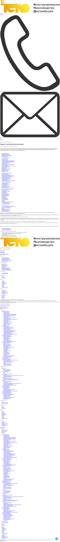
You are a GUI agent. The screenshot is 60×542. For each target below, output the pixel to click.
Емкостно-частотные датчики (8, 321)
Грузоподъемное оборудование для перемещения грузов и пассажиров (13, 375)
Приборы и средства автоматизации (7, 342)
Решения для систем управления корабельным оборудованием (12, 383)
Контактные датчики (5, 260)
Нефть (4, 372)
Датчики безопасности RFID (8, 340)
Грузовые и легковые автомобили (8, 384)
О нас (3, 280)
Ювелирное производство (7, 396)
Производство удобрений (7, 392)
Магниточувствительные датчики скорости (10, 314)
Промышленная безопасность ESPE (7, 229)
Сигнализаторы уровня (7, 353)
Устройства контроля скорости (8, 334)
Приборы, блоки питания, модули (8, 327)
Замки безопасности (6, 337)
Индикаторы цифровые (7, 345)
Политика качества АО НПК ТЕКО (5, 305)
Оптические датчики (6, 313)
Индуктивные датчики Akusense (6, 228)
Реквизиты (3, 282)
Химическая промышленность (6, 269)
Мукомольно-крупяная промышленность (9, 389)
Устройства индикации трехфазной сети (9, 355)
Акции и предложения (5, 273)
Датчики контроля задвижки (8, 329)
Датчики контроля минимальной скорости (9, 330)
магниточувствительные (19, 213)
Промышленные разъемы (7, 360)
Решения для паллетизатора (7, 378)
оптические (13, 213)
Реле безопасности (6, 339)
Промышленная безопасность (6, 335)
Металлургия (4, 264)
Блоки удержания (6, 346)
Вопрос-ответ (4, 292)
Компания (1, 409)
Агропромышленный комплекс (6, 385)
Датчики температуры (7, 318)
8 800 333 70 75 (2, 250)
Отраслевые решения (3, 366)
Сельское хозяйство (6, 386)
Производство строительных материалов (9, 379)
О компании (3, 295)
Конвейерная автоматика (5, 258)
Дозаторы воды (6, 349)
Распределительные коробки (8, 365)
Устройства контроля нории (7, 356)
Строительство (4, 266)
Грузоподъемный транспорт (7, 381)
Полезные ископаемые (5, 371)
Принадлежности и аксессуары (6, 261)
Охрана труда (4, 283)
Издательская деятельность (7, 395)
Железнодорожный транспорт (8, 382)
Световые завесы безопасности (8, 336)
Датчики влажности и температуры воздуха (10, 317)
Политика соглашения (5, 287)
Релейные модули (6, 351)
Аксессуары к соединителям (8, 362)
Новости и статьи (2, 404)
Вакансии (3, 286)
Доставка (3, 284)
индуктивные (6, 213)
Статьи (3, 407)
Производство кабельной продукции (9, 394)
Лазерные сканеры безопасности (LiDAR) (9, 341)
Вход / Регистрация (3, 308)
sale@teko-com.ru (2, 252)
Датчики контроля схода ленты (8, 333)
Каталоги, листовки (5, 291)
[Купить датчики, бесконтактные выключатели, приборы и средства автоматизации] (30, 12)
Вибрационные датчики (7, 324)
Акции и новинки (2, 400)
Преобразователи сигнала (7, 350)
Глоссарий (3, 293)
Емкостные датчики (6, 312)
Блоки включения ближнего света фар (9, 347)
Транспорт (3, 380)
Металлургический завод (7, 369)
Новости (3, 276)
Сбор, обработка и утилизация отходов (9, 397)
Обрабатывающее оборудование (8, 376)
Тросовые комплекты (7, 326)
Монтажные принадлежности (8, 363)
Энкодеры (5, 325)
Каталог (1, 13)
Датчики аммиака (6, 320)
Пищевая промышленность (6, 268)
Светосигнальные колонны (7, 338)
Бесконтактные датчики (5, 257)
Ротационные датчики (7, 323)
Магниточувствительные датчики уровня (9, 315)
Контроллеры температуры (7, 344)
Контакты (3, 281)
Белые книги (4, 408)
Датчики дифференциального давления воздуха (10, 319)
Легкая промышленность (7, 398)
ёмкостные (10, 213)
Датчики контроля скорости (7, 332)
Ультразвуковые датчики (7, 316)
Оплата (3, 296)
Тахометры (5, 354)
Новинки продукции (5, 402)
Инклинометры (6, 322)
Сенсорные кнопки (6, 352)
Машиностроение (4, 265)
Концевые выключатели (7, 358)
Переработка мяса (6, 388)
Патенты (3, 422)
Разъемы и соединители (7, 364)
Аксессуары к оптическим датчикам (9, 361)
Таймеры (5, 343)
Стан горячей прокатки (7, 370)
